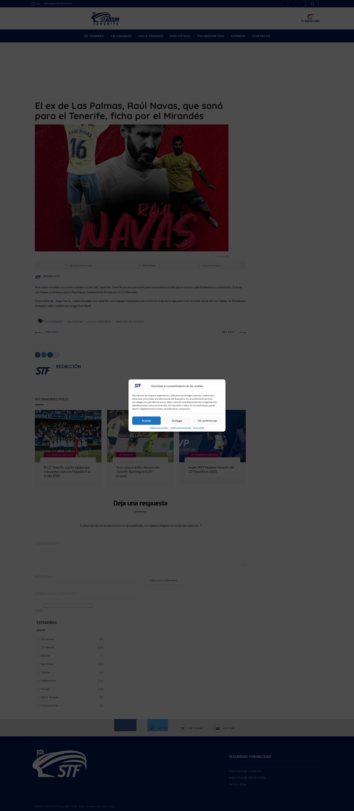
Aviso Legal (198, 428)
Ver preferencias (207, 420)
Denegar (177, 420)
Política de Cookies (159, 428)
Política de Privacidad (180, 428)
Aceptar (146, 420)
